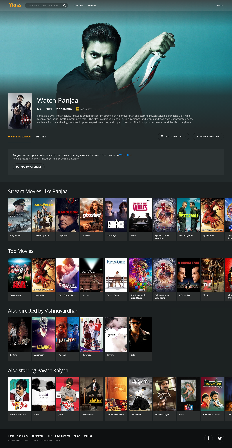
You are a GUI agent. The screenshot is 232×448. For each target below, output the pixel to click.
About (77, 436)
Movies (92, 5)
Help (49, 436)
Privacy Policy (31, 440)
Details (41, 136)
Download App (62, 436)
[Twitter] (220, 438)
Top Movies (37, 436)
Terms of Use (46, 440)
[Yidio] (14, 6)
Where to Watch (19, 136)
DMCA (57, 440)
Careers (88, 436)
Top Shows (22, 436)
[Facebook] (208, 438)
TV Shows (78, 5)
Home (11, 436)
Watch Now (125, 155)
